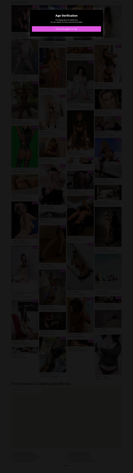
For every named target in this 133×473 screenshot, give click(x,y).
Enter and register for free (66, 29)
